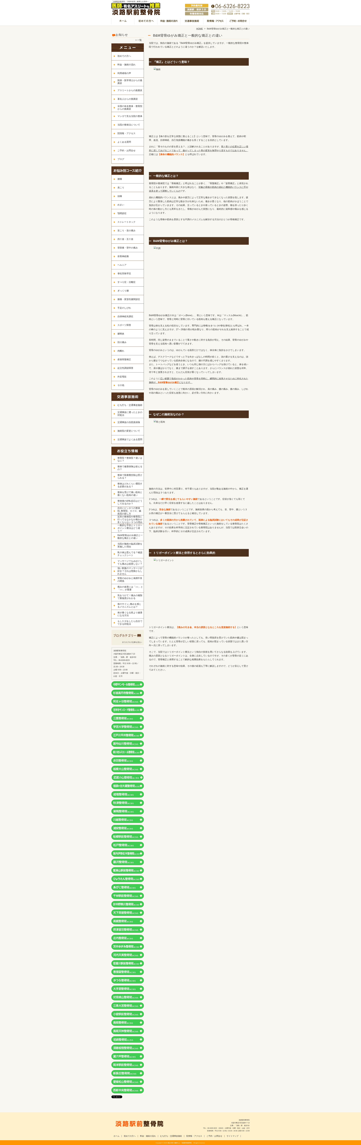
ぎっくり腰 (123, 290)
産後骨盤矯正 (124, 359)
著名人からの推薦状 (127, 99)
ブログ (120, 159)
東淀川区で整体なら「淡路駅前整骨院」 (180, 1143)
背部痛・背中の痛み (127, 248)
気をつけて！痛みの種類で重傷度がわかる (129, 596)
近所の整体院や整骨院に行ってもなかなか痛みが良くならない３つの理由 (129, 519)
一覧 (139, 40)
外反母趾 (121, 376)
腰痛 (119, 179)
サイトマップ (232, 1136)
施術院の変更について (128, 431)
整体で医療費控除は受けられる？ (129, 476)
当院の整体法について (128, 125)
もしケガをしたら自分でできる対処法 (129, 622)
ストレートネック (126, 222)
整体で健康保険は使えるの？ (129, 468)
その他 (120, 385)
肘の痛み (121, 342)
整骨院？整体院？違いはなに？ (129, 459)
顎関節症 (121, 213)
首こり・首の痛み (126, 230)
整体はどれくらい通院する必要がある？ (129, 485)
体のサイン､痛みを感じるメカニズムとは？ (129, 605)
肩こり (120, 187)
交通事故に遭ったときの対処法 (129, 413)
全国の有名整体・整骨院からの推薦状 (129, 107)
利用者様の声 (124, 73)
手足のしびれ (124, 308)
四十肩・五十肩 (125, 239)
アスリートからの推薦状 (129, 90)
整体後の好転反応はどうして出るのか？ (129, 502)
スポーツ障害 (124, 325)
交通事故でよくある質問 (129, 439)
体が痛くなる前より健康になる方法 (129, 614)
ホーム (123, 22)
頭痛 (119, 196)
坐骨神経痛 (123, 256)
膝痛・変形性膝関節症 (128, 299)
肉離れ (120, 351)
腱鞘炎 (120, 333)
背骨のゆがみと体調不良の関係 (129, 579)
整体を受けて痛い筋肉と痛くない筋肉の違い (129, 493)
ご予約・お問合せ (238, 22)
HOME (199, 28)
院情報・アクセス (214, 22)
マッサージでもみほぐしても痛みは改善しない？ (129, 562)
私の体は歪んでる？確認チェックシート (129, 553)
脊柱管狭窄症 (124, 273)
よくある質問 (124, 142)
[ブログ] (127, 638)
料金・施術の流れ (169, 22)
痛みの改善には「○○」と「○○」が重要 (130, 588)
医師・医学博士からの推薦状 (129, 81)
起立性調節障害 (125, 368)
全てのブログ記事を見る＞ (132, 642)
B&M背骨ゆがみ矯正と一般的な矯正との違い (130, 536)
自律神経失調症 (125, 316)
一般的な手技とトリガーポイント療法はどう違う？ (129, 528)
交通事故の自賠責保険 (128, 422)
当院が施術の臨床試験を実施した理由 (129, 545)
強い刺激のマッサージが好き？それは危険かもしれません (129, 571)
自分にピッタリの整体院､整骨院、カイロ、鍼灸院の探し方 (129, 511)
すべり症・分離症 (126, 282)
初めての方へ (146, 22)
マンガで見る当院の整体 (129, 116)
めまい (120, 205)
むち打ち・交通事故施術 (191, 22)
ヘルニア (121, 265)
